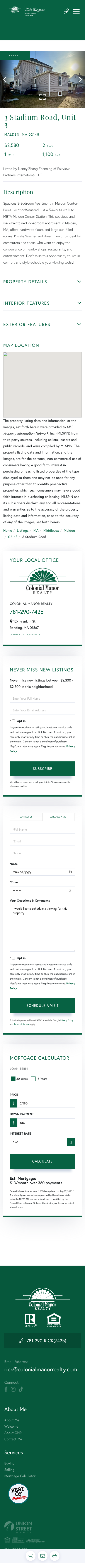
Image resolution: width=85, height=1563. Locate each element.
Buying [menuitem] (9, 1463)
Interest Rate (20, 1133)
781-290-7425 (66, 11)
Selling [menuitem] (9, 1469)
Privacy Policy (66, 1020)
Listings (23, 530)
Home (7, 530)
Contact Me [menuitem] (13, 1439)
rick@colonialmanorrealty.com (40, 1369)
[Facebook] (6, 1389)
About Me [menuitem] (11, 1420)
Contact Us (17, 634)
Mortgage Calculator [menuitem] (20, 1476)
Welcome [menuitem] (11, 1426)
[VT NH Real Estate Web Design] (42, 1527)
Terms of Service (21, 1024)
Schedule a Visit (59, 816)
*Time (14, 882)
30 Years (22, 1079)
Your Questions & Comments (30, 900)
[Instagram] (13, 1389)
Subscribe (42, 768)
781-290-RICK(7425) (46, 1340)
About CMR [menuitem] (13, 1432)
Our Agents (33, 634)
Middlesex (51, 530)
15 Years (41, 1079)
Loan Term (19, 1068)
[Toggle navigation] (76, 11)
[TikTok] (21, 1389)
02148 (12, 537)
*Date (14, 864)
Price (14, 1095)
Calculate (42, 1161)
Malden (69, 530)
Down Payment (22, 1114)
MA (36, 530)
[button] (7, 79)
